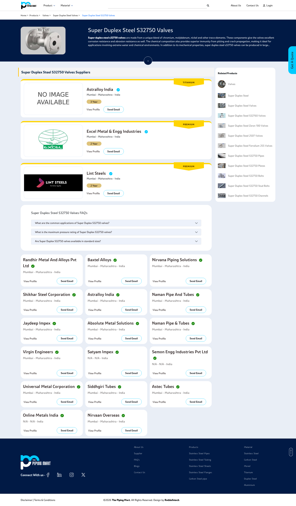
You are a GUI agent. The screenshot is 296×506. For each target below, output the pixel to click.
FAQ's (137, 459)
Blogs (137, 466)
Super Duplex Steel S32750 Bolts (246, 175)
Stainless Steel (251, 453)
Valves (46, 15)
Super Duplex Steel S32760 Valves (247, 115)
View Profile (93, 109)
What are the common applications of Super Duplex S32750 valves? (72, 222)
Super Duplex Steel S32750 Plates (246, 165)
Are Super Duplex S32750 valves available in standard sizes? (68, 241)
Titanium (248, 472)
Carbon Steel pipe (198, 478)
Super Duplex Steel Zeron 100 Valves (248, 125)
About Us (236, 5)
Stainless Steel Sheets (200, 466)
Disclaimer (26, 500)
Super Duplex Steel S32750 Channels (248, 195)
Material (66, 5)
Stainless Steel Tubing (200, 459)
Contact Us (253, 5)
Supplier (138, 453)
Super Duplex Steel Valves (65, 15)
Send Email (113, 109)
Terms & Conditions (44, 500)
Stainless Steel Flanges (200, 472)
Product (48, 5)
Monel (247, 466)
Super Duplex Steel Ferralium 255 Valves (250, 145)
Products (33, 15)
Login (269, 5)
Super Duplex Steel (238, 95)
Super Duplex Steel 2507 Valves (245, 135)
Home (23, 15)
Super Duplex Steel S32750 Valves (98, 15)
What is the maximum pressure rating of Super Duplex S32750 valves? (73, 232)
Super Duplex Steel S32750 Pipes (246, 155)
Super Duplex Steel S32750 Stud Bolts (248, 185)
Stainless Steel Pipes (199, 453)
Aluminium (249, 485)
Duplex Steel (250, 478)
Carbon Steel (250, 459)
